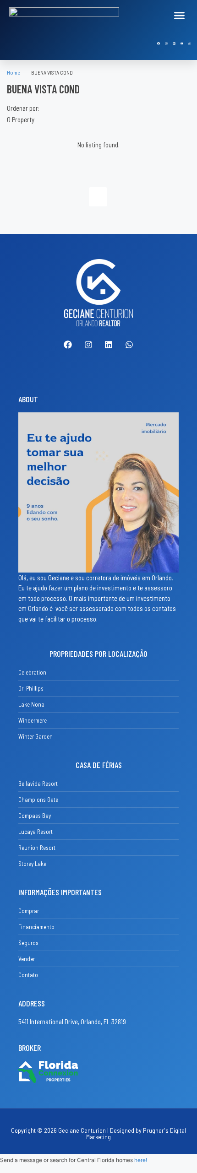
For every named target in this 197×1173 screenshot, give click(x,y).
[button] (179, 15)
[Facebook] (158, 43)
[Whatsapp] (189, 43)
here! (140, 1160)
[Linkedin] (174, 43)
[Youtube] (182, 43)
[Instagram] (166, 43)
